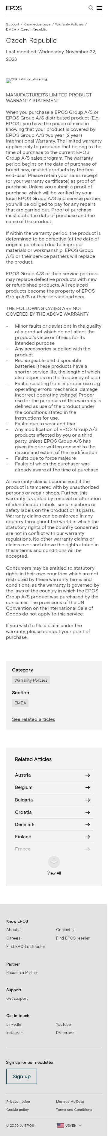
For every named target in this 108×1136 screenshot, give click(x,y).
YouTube (63, 1025)
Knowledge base (37, 24)
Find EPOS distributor (25, 947)
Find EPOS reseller (73, 938)
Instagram (15, 1033)
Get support (17, 999)
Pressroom (66, 1033)
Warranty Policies (69, 24)
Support (12, 24)
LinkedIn (13, 1025)
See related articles (33, 719)
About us (14, 930)
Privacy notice (18, 1102)
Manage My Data (70, 1102)
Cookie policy (17, 1110)
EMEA (11, 29)
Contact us (65, 930)
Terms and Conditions (74, 1110)
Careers (13, 938)
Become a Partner (22, 973)
